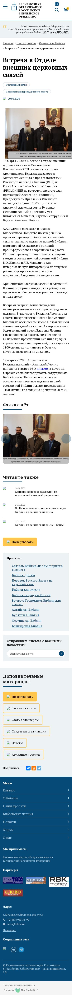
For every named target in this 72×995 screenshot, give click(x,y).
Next (66, 439)
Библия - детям (23, 575)
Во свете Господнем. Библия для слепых (36, 602)
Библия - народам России (31, 595)
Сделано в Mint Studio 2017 (21, 990)
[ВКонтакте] (28, 768)
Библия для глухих (26, 589)
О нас (7, 837)
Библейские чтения (18, 814)
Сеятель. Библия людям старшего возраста (37, 567)
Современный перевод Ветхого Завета (27, 91)
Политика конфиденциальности (19, 985)
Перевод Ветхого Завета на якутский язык (32, 582)
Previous (6, 439)
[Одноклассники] (33, 768)
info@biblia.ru (16, 924)
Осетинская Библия (52, 43)
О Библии (10, 798)
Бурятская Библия (25, 615)
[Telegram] (39, 768)
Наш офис (9, 930)
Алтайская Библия (26, 609)
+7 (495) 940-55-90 (18, 919)
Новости (9, 822)
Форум (8, 829)
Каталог (9, 790)
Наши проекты (26, 43)
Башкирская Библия (27, 626)
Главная (8, 43)
